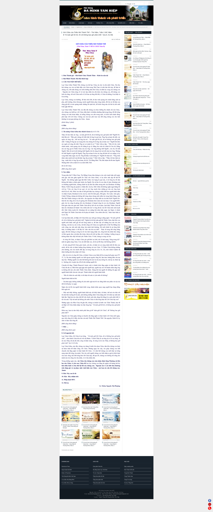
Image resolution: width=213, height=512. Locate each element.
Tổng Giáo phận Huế (98, 479)
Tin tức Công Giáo (97, 473)
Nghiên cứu (121, 23)
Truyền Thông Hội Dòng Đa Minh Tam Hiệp (109, 497)
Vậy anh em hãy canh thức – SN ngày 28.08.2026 (141, 89)
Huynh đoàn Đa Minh (67, 469)
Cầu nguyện (110, 23)
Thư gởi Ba (135, 194)
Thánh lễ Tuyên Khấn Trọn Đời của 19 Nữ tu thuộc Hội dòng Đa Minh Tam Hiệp (142, 220)
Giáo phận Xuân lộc (97, 466)
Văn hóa (131, 23)
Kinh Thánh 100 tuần (129, 469)
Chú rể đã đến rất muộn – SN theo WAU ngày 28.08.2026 (141, 105)
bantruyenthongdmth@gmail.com (121, 493)
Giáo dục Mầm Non (130, 248)
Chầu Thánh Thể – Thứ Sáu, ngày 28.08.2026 (141, 82)
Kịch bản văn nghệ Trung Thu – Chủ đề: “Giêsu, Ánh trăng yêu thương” (71, 426)
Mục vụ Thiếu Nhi (116, 39)
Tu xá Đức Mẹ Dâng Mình (68, 479)
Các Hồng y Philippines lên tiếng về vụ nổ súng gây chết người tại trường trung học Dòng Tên (142, 59)
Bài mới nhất (129, 32)
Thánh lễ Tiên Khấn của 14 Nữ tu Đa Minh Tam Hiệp (142, 235)
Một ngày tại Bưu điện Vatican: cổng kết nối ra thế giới (142, 52)
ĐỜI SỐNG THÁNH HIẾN (131, 144)
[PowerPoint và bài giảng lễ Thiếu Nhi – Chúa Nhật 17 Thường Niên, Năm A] (91, 435)
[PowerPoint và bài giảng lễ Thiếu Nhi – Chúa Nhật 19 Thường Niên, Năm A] (111, 417)
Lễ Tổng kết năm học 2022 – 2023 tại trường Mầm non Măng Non (141, 261)
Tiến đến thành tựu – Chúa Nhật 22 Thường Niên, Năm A (141, 45)
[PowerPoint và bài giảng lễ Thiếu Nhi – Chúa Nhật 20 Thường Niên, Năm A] (91, 417)
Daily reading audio (128, 466)
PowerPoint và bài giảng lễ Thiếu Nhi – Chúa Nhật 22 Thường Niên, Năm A (70, 408)
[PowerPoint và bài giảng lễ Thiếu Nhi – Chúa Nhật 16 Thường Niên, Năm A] (111, 435)
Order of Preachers (66, 473)
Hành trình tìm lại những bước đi (141, 163)
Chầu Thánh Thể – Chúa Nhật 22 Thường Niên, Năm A (141, 75)
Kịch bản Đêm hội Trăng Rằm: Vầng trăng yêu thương (91, 407)
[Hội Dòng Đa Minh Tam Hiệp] (106, 13)
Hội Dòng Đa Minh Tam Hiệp (109, 495)
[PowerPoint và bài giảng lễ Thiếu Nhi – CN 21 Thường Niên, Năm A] (111, 399)
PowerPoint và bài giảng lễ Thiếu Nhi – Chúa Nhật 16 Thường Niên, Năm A (110, 444)
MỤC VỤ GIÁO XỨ (130, 110)
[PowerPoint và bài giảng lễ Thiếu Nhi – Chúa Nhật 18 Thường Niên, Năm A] (70, 435)
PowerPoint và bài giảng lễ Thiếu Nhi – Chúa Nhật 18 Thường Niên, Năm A (70, 444)
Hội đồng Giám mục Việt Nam (100, 469)
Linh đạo (81, 23)
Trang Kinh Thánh (128, 473)
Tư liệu (140, 23)
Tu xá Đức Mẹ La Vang (67, 482)
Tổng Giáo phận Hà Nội (98, 476)
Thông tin (99, 23)
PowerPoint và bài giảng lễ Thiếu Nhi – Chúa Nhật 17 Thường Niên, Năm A (90, 444)
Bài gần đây (138, 32)
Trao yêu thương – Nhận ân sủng (141, 149)
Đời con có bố (136, 208)
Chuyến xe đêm (137, 201)
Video (127, 214)
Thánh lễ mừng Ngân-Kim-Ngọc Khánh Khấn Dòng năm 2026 (141, 228)
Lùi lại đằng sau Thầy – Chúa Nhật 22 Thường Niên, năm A (141, 38)
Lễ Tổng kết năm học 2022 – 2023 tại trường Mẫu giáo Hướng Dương (141, 254)
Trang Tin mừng (128, 479)
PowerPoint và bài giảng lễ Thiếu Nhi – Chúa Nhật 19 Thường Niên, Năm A (110, 426)
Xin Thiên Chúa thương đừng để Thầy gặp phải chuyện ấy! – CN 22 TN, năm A (141, 97)
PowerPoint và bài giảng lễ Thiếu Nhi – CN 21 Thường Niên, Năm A (111, 408)
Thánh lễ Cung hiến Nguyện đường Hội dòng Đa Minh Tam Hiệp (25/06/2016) (142, 243)
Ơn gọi (90, 23)
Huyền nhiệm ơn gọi (139, 176)
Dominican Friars (66, 466)
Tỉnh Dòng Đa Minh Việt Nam (69, 476)
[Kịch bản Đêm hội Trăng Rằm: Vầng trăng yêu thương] (91, 399)
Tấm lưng (135, 187)
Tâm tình (128, 176)
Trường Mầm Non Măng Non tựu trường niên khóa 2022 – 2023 (141, 268)
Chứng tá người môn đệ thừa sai (141, 156)
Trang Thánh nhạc (128, 476)
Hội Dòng (72, 23)
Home (64, 23)
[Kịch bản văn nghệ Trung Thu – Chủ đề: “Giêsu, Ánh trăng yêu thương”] (70, 417)
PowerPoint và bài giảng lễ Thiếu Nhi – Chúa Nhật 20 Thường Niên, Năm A (90, 426)
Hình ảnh (133, 214)
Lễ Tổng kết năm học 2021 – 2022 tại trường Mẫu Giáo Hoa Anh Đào (142, 275)
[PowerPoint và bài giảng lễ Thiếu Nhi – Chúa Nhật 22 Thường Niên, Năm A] (70, 399)
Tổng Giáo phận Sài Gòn (99, 482)
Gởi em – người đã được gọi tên (141, 181)
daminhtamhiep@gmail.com (94, 493)
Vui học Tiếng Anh (128, 482)
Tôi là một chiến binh (138, 170)
